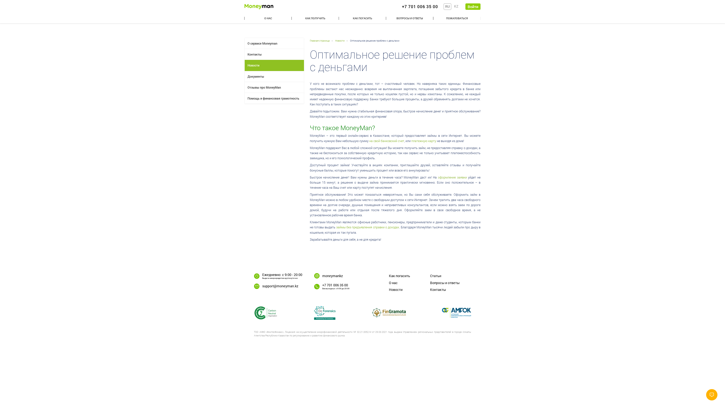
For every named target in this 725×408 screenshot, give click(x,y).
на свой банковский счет (386, 141)
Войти (473, 6)
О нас (268, 18)
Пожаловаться (457, 18)
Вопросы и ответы (409, 18)
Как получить (315, 18)
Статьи (435, 276)
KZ (456, 6)
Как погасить (362, 18)
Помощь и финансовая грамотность (273, 98)
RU (447, 6)
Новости (253, 65)
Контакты (255, 54)
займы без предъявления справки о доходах (367, 227)
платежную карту (423, 141)
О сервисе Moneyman (262, 43)
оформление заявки (452, 177)
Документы (256, 76)
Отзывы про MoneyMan (264, 87)
